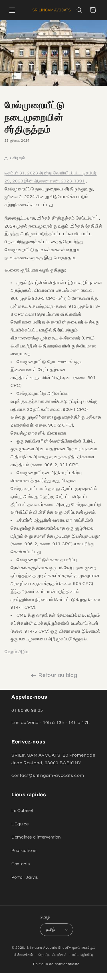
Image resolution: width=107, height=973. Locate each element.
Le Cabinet (22, 811)
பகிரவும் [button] (17, 158)
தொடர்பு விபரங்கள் (53, 954)
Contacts (20, 864)
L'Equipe (20, 824)
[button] (12, 10)
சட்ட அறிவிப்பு (82, 954)
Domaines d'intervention (36, 837)
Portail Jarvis (24, 877)
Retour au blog (58, 675)
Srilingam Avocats (42, 947)
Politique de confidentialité (56, 964)
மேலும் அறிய (17, 651)
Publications (24, 851)
